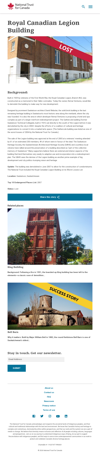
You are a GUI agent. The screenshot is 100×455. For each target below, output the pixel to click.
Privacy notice (49, 405)
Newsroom (49, 401)
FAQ (49, 397)
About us (49, 388)
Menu (90, 7)
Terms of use (49, 410)
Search (83, 7)
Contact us (49, 392)
